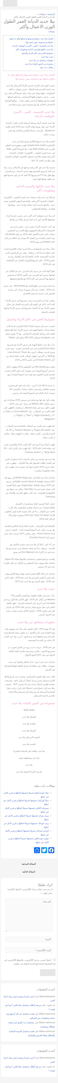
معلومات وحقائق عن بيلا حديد (41, 60)
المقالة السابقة (29, 864)
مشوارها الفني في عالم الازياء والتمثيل (37, 53)
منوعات (51, 31)
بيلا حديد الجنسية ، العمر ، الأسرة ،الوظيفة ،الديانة (32, 46)
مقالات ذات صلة (46, 67)
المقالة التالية (28, 871)
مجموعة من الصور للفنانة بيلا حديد (39, 64)
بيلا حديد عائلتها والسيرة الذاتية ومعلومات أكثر (34, 49)
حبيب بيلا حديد (47, 56)
